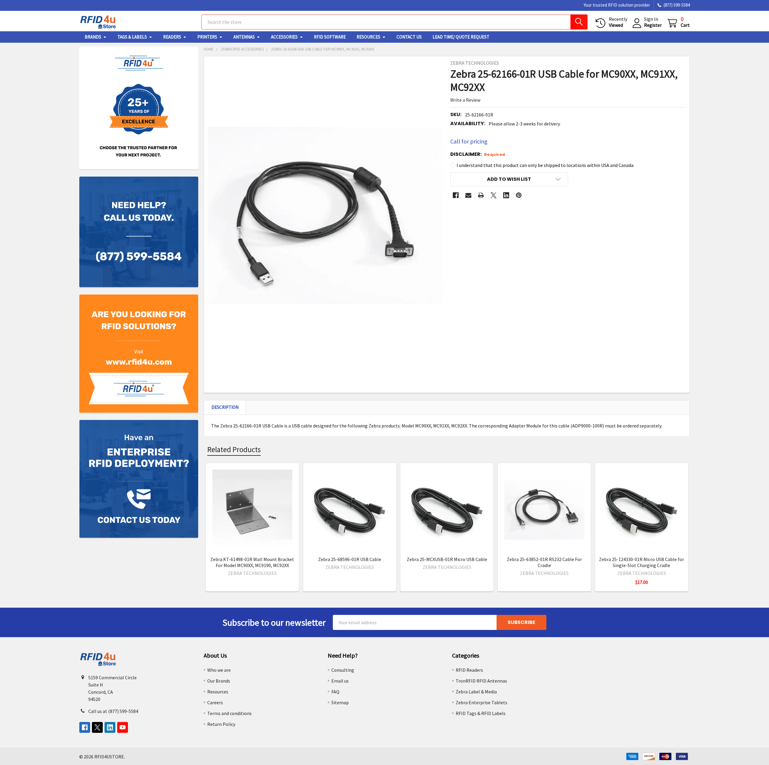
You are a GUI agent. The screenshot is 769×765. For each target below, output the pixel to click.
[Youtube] (122, 727)
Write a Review (465, 100)
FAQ (335, 692)
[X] (493, 195)
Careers (215, 702)
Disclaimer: (477, 154)
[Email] (468, 195)
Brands (93, 37)
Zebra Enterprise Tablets (481, 702)
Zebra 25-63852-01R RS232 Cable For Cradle (544, 562)
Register (653, 25)
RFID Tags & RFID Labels (481, 713)
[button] (509, 179)
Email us (340, 681)
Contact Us (409, 37)
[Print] (481, 195)
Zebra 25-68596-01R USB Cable (349, 559)
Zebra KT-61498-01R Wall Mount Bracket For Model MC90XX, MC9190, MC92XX (252, 562)
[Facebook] (455, 195)
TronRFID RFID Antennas (481, 681)
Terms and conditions (229, 713)
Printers (207, 37)
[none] (325, 215)
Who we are (219, 670)
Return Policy (221, 724)
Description (225, 407)
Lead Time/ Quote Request (461, 37)
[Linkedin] (506, 195)
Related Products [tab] (234, 449)
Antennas (244, 37)
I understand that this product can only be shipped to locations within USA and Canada (545, 165)
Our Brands (218, 681)
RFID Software (330, 37)
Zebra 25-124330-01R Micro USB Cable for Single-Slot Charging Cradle (641, 562)
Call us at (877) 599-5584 (113, 711)
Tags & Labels (132, 37)
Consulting (342, 670)
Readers (172, 37)
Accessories (284, 37)
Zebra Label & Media (476, 692)
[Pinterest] (518, 195)
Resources (368, 37)
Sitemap (340, 702)
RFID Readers (469, 670)
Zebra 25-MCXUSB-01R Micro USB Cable (447, 559)
